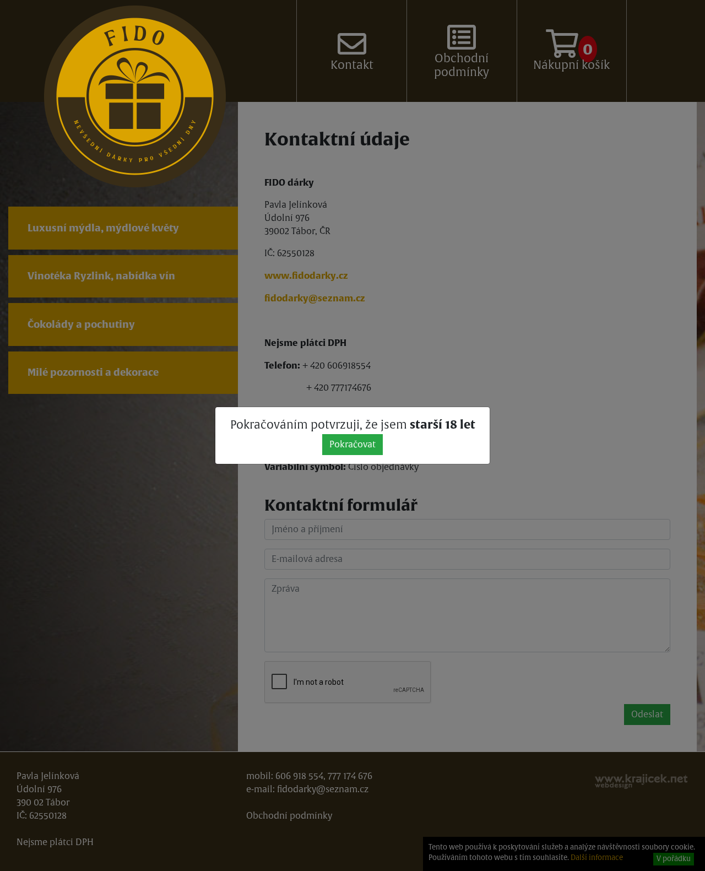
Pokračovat (352, 444)
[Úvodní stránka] (135, 96)
